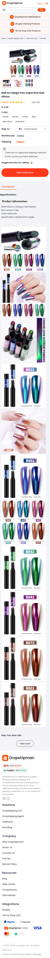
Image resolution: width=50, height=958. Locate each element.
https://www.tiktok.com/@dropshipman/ (4, 798)
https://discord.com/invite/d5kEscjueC (9, 798)
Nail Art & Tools (32, 38)
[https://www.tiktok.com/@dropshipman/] (4, 798)
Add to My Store (25, 172)
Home (3, 38)
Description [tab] (8, 186)
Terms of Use (9, 954)
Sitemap (37, 954)
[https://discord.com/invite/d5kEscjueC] (8, 798)
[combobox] (28, 129)
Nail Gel (43, 38)
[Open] (45, 129)
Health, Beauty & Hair (16, 38)
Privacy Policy (24, 954)
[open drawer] (46, 3)
